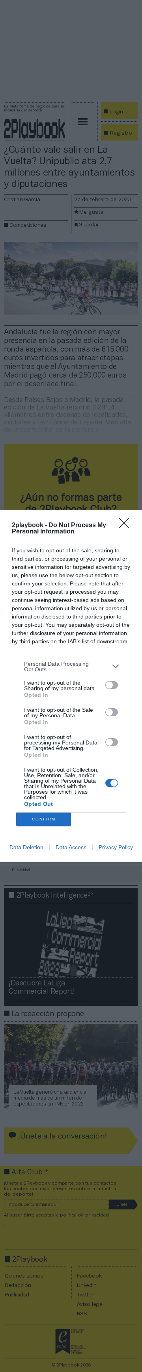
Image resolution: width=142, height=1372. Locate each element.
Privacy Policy (116, 847)
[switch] (111, 685)
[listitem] (71, 666)
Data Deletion (26, 847)
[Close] (126, 525)
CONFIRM (44, 819)
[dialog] (71, 686)
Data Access (71, 847)
